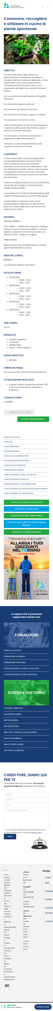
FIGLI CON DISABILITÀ (13, 738)
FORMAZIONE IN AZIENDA (14, 656)
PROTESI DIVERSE (11, 720)
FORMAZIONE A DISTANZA (15, 662)
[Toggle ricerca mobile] (42, 7)
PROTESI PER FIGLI (11, 726)
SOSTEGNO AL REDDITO (14, 750)
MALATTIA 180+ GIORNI (13, 744)
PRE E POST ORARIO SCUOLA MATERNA (20, 732)
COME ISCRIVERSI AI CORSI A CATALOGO (21, 668)
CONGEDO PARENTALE (13, 708)
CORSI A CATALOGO (13, 650)
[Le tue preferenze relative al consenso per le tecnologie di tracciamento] (4, 1006)
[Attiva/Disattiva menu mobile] (47, 7)
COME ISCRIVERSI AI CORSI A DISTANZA (20, 674)
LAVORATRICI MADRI (12, 714)
